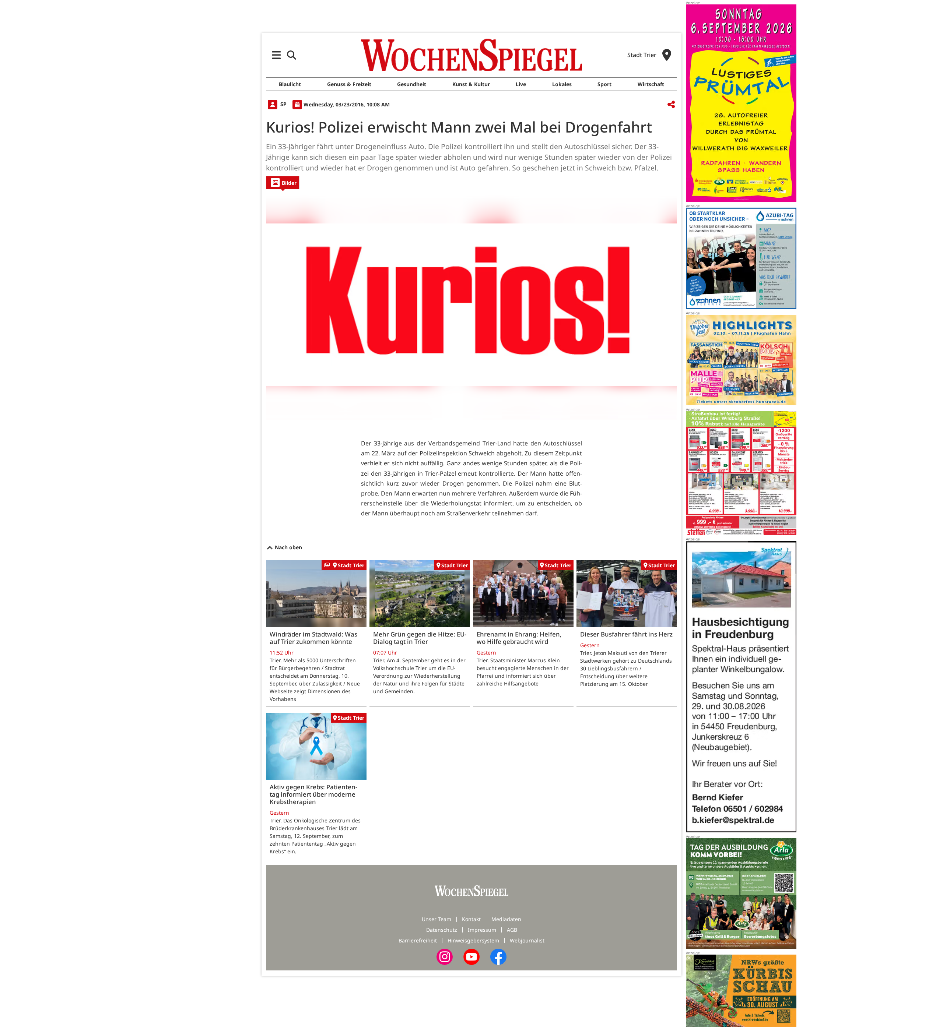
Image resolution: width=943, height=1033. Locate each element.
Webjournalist (527, 940)
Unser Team (436, 919)
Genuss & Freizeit (349, 84)
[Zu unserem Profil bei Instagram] (445, 955)
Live (521, 84)
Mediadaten (506, 919)
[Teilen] (671, 105)
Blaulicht (290, 84)
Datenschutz (441, 929)
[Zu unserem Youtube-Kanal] (471, 955)
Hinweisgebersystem (473, 940)
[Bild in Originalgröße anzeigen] (471, 304)
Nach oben (287, 547)
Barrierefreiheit (418, 940)
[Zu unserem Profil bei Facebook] (498, 955)
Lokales (562, 84)
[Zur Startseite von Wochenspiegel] (471, 55)
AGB (512, 929)
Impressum (482, 929)
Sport (604, 84)
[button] (276, 55)
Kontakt (471, 919)
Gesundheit (411, 84)
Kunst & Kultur (471, 84)
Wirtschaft (651, 84)
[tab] (282, 182)
